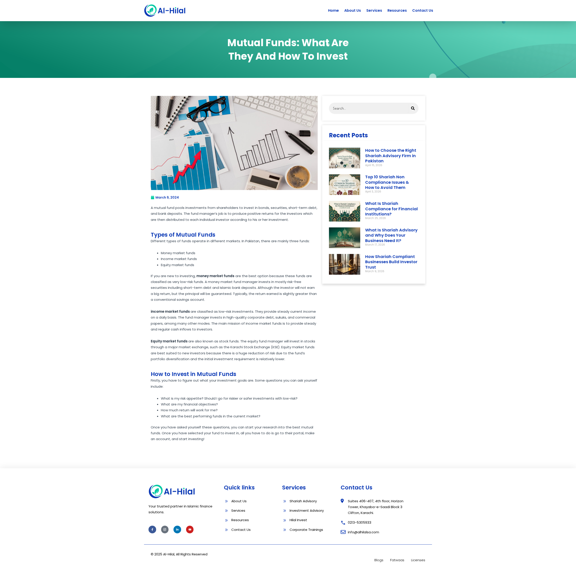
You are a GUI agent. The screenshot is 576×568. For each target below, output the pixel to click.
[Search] (412, 108)
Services (374, 10)
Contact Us (422, 10)
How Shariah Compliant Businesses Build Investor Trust (391, 262)
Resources (397, 10)
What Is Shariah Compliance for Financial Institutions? (391, 209)
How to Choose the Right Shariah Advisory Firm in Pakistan (390, 155)
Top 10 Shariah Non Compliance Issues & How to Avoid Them (387, 182)
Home (333, 10)
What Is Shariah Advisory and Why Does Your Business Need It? (391, 235)
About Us (352, 10)
